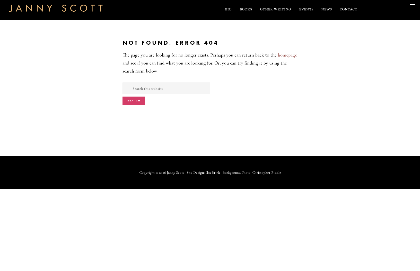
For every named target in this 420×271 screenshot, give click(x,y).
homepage (287, 55)
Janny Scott (56, 11)
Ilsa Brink (213, 172)
